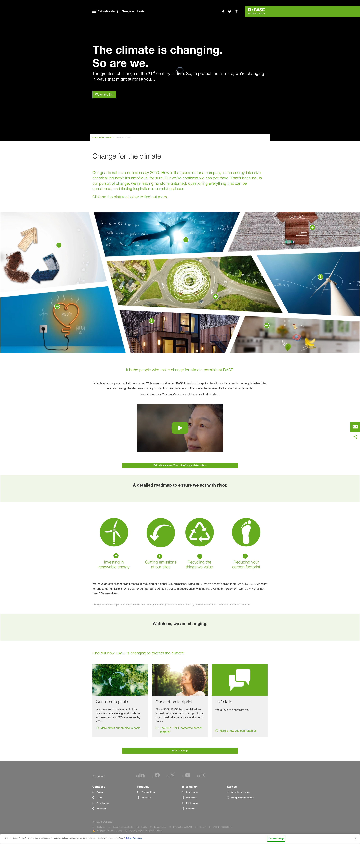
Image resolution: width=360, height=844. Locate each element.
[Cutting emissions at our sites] (159, 556)
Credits (144, 827)
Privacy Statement (134, 838)
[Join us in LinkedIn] (140, 776)
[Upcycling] (59, 245)
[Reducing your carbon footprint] (245, 556)
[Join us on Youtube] (186, 776)
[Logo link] (256, 11)
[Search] (223, 11)
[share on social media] (355, 437)
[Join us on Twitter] (171, 776)
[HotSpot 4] (152, 321)
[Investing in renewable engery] (116, 556)
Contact (203, 827)
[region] (180, 839)
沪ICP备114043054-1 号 (223, 827)
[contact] (355, 427)
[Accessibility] (236, 11)
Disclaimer (101, 827)
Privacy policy (160, 827)
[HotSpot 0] (312, 227)
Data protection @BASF (182, 827)
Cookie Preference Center (123, 827)
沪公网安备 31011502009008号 (109, 831)
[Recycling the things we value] (200, 556)
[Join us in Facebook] (156, 776)
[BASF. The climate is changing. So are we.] (180, 428)
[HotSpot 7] (186, 240)
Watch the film (104, 94)
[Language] (229, 11)
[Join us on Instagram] (201, 776)
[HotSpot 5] (57, 306)
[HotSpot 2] (215, 296)
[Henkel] (267, 325)
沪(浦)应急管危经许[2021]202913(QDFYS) (145, 831)
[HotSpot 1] (320, 277)
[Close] (355, 839)
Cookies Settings (276, 839)
